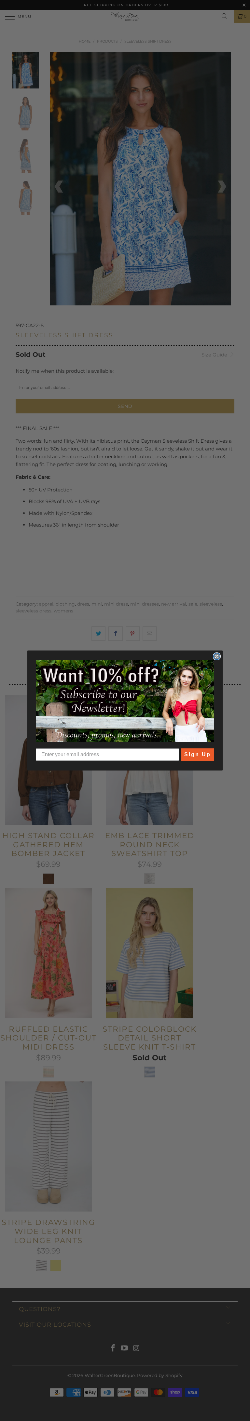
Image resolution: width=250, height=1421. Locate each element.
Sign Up (197, 754)
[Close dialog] (217, 656)
